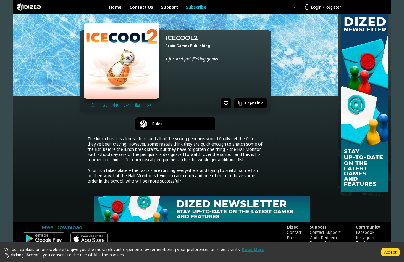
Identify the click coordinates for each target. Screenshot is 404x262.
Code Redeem (323, 237)
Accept (390, 252)
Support (169, 7)
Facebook (365, 232)
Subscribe (196, 7)
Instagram (366, 237)
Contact (294, 232)
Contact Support (325, 232)
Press (292, 237)
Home (115, 7)
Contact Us (141, 7)
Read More (253, 249)
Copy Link (250, 103)
